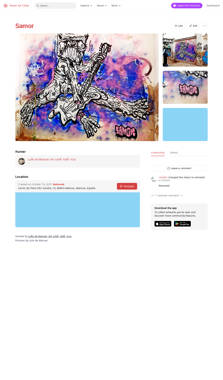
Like (180, 25)
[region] (185, 124)
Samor (24, 26)
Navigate (129, 186)
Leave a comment (181, 168)
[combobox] (55, 5)
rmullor (163, 177)
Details (174, 152)
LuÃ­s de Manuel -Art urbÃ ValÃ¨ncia (52, 159)
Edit (195, 25)
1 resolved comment (167, 195)
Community (157, 152)
